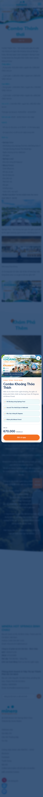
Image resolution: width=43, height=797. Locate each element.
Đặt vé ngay (21, 437)
